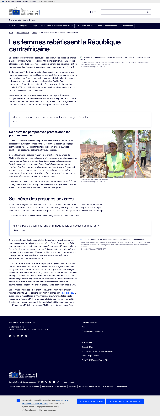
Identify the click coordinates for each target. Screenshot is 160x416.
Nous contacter (69, 382)
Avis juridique (108, 386)
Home (11, 32)
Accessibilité (122, 386)
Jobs (84, 327)
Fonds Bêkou (68, 293)
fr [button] (95, 12)
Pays (35, 26)
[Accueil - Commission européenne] (26, 11)
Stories (34, 32)
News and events (83, 26)
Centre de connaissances (107, 26)
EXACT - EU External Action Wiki (95, 360)
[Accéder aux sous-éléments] (29, 26)
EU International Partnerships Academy (97, 351)
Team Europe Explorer (90, 356)
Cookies (72, 386)
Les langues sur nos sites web (54, 386)
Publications (128, 26)
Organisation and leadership (92, 331)
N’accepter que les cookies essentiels (124, 401)
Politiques (23, 26)
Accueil (12, 26)
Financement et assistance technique (55, 26)
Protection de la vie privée (89, 386)
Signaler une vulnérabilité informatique (24, 386)
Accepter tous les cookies (91, 401)
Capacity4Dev (87, 347)
